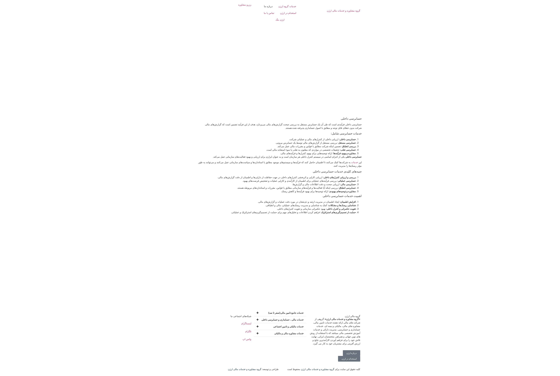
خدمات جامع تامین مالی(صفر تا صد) (286, 312)
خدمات (354, 162)
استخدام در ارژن (288, 13)
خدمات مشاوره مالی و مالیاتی (289, 333)
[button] (280, 312)
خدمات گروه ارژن (287, 6)
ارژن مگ (280, 19)
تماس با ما (269, 13)
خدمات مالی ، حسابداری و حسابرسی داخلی (282, 319)
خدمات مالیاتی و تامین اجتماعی (288, 326)
